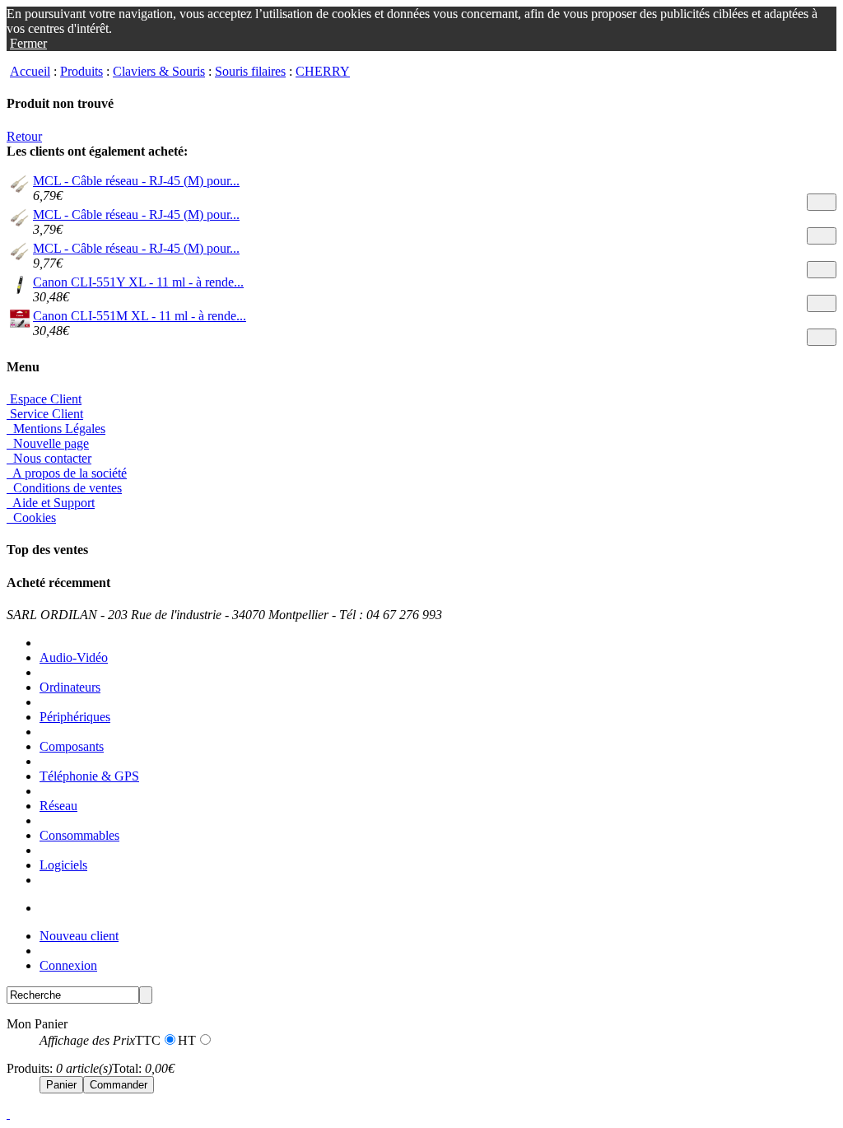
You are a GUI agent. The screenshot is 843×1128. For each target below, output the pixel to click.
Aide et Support (52, 503)
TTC (148, 1040)
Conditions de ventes (66, 488)
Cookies (33, 517)
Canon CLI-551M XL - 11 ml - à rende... (139, 316)
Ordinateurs (70, 687)
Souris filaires (250, 71)
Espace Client (44, 399)
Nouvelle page (49, 443)
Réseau (58, 806)
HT (187, 1040)
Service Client (45, 414)
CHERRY (323, 71)
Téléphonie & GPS (89, 776)
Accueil (30, 71)
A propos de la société (68, 473)
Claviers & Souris (159, 71)
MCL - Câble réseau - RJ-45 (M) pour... (136, 181)
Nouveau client (79, 936)
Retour (24, 136)
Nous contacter (50, 458)
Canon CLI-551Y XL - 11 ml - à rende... (138, 282)
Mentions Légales (57, 429)
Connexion (68, 965)
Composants (72, 746)
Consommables (79, 835)
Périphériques (75, 717)
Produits (81, 71)
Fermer (28, 43)
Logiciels (63, 865)
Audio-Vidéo (74, 657)
